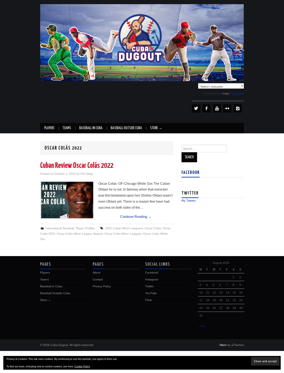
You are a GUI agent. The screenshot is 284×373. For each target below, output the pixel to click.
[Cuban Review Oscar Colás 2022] (67, 200)
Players (49, 128)
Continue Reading (135, 216)
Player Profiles (85, 228)
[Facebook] (206, 108)
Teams (67, 128)
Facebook (191, 172)
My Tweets (189, 200)
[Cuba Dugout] (142, 42)
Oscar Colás (153, 228)
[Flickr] (227, 108)
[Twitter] (196, 108)
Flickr (148, 300)
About (96, 272)
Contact (98, 279)
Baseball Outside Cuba (126, 128)
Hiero (223, 345)
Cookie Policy (82, 366)
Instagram (151, 279)
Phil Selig (86, 173)
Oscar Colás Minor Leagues (123, 233)
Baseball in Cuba (90, 128)
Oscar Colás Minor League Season (80, 233)
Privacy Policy (102, 286)
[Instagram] (237, 108)
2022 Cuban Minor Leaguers (124, 228)
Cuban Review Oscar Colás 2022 (76, 166)
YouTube (151, 293)
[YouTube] (217, 108)
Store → (156, 128)
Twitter (149, 286)
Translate (237, 93)
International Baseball (60, 228)
